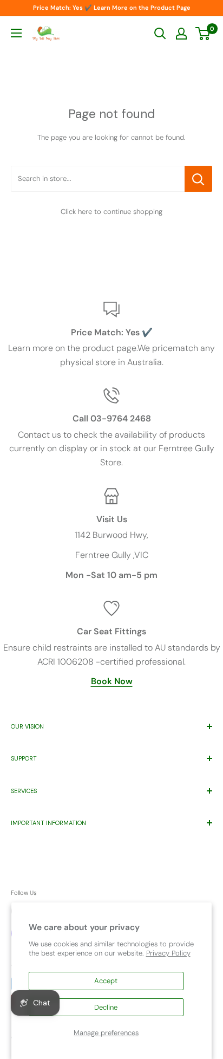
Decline (105, 1007)
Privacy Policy (168, 953)
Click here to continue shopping (111, 211)
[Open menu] (16, 33)
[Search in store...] (198, 179)
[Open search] (160, 34)
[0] (203, 33)
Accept (105, 980)
